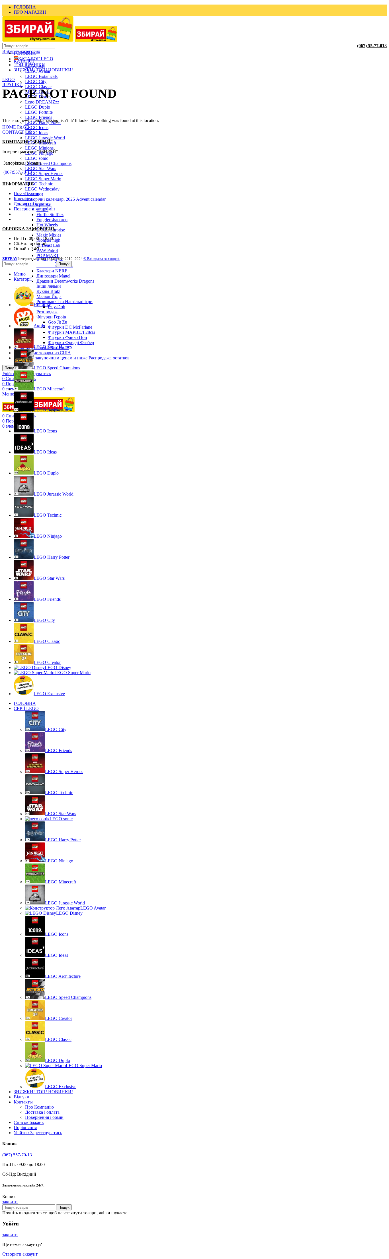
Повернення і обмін (44, 1117)
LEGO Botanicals (41, 76)
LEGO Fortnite (39, 112)
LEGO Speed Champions (48, 163)
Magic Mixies (48, 235)
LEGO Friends (38, 117)
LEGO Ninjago (59, 860)
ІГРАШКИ (12, 84)
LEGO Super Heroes (44, 173)
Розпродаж (47, 311)
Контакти (23, 198)
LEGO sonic (36, 158)
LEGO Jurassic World (45, 137)
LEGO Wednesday (42, 189)
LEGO (8, 79)
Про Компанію (39, 1107)
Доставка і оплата (31, 203)
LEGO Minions (39, 148)
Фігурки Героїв (51, 316)
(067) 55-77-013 (372, 45)
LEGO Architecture (63, 976)
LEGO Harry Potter (63, 839)
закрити (10, 1201)
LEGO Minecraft (60, 881)
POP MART (47, 255)
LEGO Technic (39, 183)
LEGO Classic (58, 1039)
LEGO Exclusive (60, 1086)
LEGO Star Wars (40, 168)
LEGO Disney (69, 913)
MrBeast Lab (48, 245)
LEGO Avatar (93, 908)
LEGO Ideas (36, 132)
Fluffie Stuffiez (50, 214)
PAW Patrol (47, 250)
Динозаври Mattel (53, 276)
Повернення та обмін (34, 208)
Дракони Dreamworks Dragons (65, 281)
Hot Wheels (47, 224)
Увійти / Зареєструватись (38, 1132)
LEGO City (35, 81)
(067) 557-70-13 (17, 1154)
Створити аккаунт (20, 1254)
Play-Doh (56, 306)
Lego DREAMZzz (42, 102)
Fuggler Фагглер (51, 219)
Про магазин (26, 193)
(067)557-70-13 (17, 172)
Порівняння (25, 1127)
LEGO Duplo (37, 107)
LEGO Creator (58, 1018)
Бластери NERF (51, 270)
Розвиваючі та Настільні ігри (64, 301)
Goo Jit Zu (57, 322)
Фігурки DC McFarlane (70, 327)
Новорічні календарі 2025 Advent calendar (65, 199)
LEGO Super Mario (43, 178)
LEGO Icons (36, 127)
